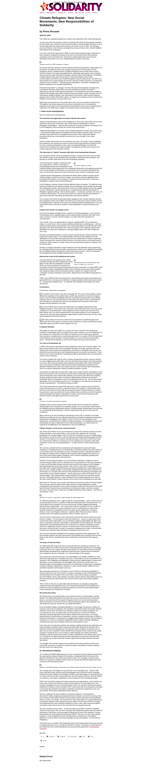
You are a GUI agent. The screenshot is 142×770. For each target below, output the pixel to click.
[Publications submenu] (55, 12)
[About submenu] (44, 12)
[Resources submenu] (66, 12)
